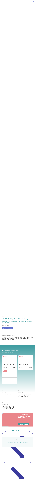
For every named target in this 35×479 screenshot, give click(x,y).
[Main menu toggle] (33, 1)
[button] (17, 242)
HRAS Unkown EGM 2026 (23, 364)
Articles (5, 356)
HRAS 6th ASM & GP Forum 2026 (9, 364)
